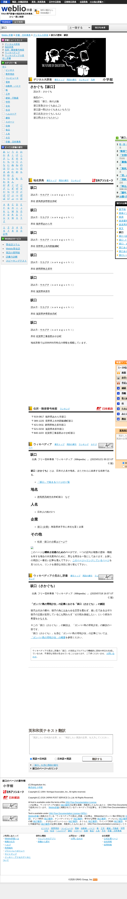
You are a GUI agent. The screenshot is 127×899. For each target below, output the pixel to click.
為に (61, 610)
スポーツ (10, 122)
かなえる (42, 618)
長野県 (39, 246)
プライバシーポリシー (15, 851)
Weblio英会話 (13, 248)
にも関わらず (65, 614)
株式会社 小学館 (35, 787)
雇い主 (94, 610)
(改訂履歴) (65, 805)
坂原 (121, 217)
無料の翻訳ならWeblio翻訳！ (46, 11)
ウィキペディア (42, 444)
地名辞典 (38, 180)
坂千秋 (122, 209)
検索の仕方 (10, 841)
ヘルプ (8, 845)
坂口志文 (38, 113)
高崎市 (47, 497)
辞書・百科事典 (23, 35)
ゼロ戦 (78, 614)
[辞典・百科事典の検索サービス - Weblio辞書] (16, 11)
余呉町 (53, 313)
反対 (47, 614)
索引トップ (59, 79)
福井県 (39, 223)
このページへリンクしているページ (90, 560)
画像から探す (44, 841)
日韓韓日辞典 (70, 2)
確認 (124, 388)
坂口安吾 (38, 105)
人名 (8, 134)
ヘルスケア (11, 114)
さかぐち (48, 113)
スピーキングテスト (16, 260)
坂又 (121, 228)
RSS (95, 880)
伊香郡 (46, 313)
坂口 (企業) (43, 526)
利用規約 (9, 848)
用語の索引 (72, 79)
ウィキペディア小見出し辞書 (50, 575)
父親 (40, 614)
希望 (33, 618)
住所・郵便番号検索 (45, 408)
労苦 (77, 610)
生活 (8, 110)
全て (4, 67)
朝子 (33, 610)
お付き (38, 610)
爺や (47, 610)
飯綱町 (55, 246)
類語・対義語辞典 (20, 2)
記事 (63, 604)
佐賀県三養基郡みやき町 (49, 336)
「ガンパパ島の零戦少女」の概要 (48, 637)
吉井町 (53, 201)
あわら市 (47, 223)
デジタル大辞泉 (40, 35)
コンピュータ (12, 78)
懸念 (124, 419)
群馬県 (39, 201)
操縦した (88, 614)
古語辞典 (84, 2)
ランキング (84, 79)
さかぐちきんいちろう (57, 109)
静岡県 (39, 268)
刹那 (124, 372)
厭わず (85, 610)
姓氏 (36, 97)
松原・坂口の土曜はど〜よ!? (52, 541)
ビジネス (10, 70)
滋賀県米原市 (43, 291)
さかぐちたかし (49, 117)
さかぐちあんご (52, 105)
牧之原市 (47, 268)
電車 (8, 82)
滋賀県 (39, 313)
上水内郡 (47, 246)
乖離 (124, 393)
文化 (8, 106)
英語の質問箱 (13, 252)
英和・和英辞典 (38, 2)
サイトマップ (11, 854)
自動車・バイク (13, 86)
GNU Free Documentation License (80, 802)
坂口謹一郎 (39, 109)
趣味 (8, 118)
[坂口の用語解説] (6, 22)
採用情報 (108, 845)
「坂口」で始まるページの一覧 (53, 482)
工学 (8, 94)
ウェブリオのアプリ (47, 838)
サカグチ (44, 194)
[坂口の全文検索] (18, 22)
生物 (8, 126)
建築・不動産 (12, 98)
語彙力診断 (12, 256)
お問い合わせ (77, 838)
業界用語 (10, 74)
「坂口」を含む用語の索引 (45, 765)
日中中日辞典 (55, 2)
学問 (8, 102)
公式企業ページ (111, 838)
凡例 (93, 79)
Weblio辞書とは (12, 838)
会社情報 (108, 841)
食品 (8, 130)
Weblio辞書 (54, 807)
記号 (5, 234)
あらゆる (70, 610)
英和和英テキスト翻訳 (47, 730)
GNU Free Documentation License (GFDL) (68, 813)
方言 (8, 138)
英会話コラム (13, 244)
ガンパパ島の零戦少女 (44, 604)
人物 (56, 101)
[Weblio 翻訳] (36, 12)
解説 (102, 604)
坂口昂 (37, 117)
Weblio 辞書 (7, 35)
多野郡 (46, 201)
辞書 (5, 2)
